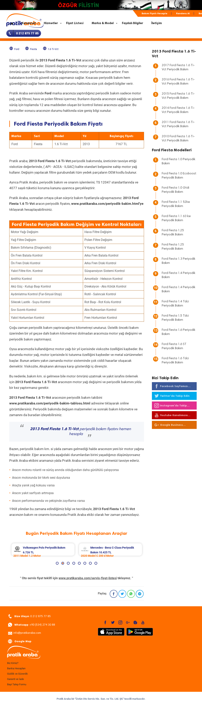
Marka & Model (103, 23)
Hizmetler (51, 23)
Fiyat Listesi (74, 23)
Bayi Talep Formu (16, 684)
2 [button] (62, 563)
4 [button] (73, 563)
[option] (43, 549)
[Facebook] (114, 594)
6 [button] (84, 563)
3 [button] (68, 563)
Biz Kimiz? (12, 663)
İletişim (156, 23)
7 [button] (90, 563)
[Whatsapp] (131, 594)
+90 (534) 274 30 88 (34, 624)
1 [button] (57, 563)
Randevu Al (183, 13)
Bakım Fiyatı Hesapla (154, 13)
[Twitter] (122, 594)
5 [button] (79, 563)
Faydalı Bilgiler (132, 23)
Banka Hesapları (16, 668)
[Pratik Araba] (35, 652)
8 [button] (95, 563)
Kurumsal (29, 23)
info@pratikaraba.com (27, 633)
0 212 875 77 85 (32, 616)
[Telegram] (140, 594)
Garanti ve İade (15, 679)
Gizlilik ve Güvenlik (17, 673)
